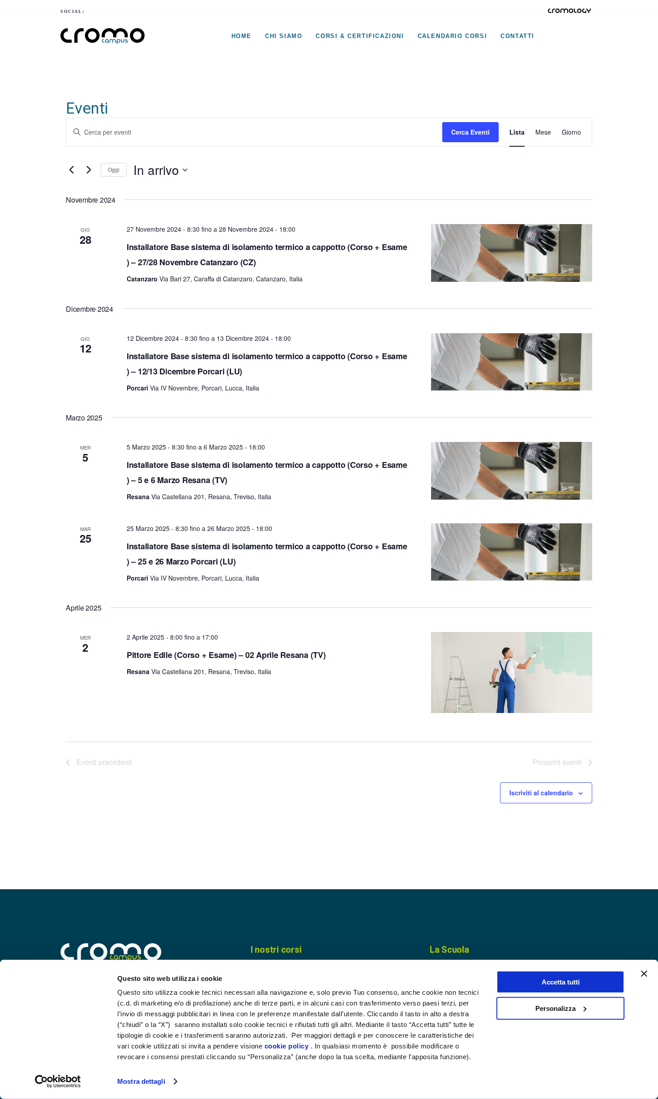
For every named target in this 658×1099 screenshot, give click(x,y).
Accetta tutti (561, 982)
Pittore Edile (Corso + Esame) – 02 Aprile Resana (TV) (226, 655)
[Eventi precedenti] (71, 170)
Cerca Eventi (470, 131)
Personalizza (555, 1008)
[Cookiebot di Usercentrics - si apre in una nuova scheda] (58, 1081)
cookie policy (287, 1046)
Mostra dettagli (141, 1081)
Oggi (114, 169)
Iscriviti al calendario (541, 792)
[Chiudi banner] (644, 974)
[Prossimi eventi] (88, 170)
